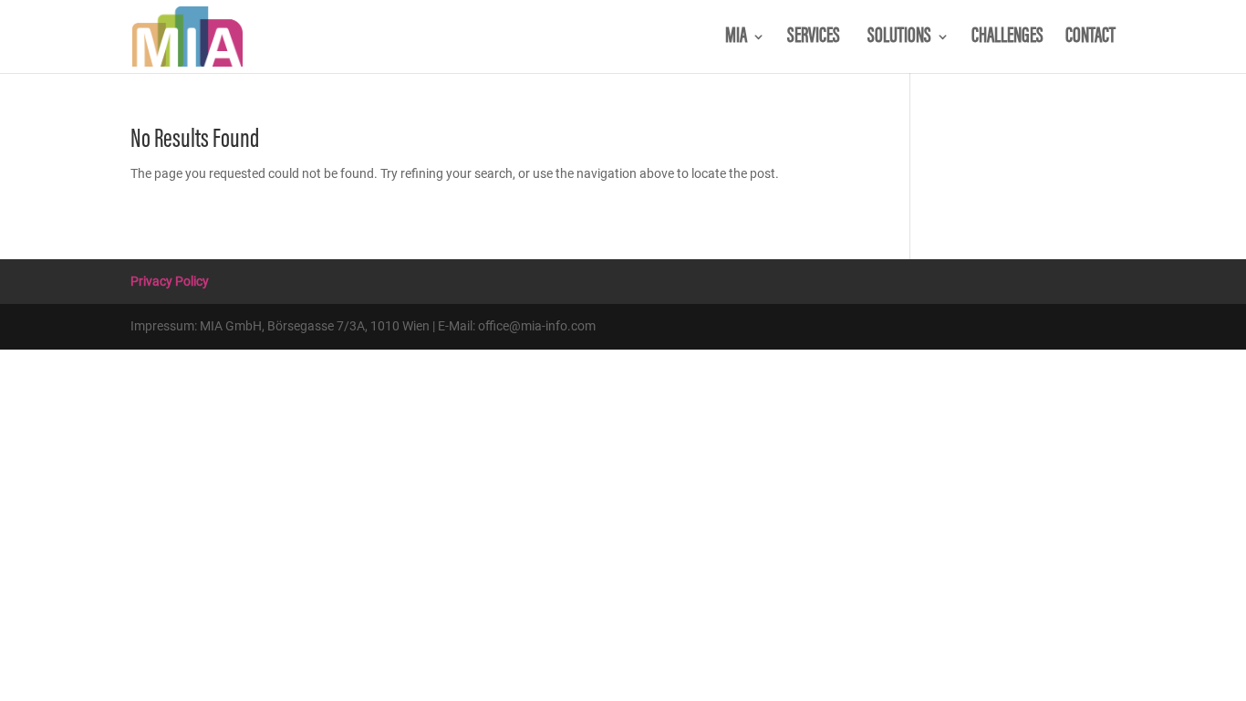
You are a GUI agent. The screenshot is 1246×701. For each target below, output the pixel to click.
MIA (736, 38)
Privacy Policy (169, 281)
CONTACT (1090, 38)
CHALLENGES (1007, 38)
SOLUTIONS (899, 38)
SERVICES (816, 38)
